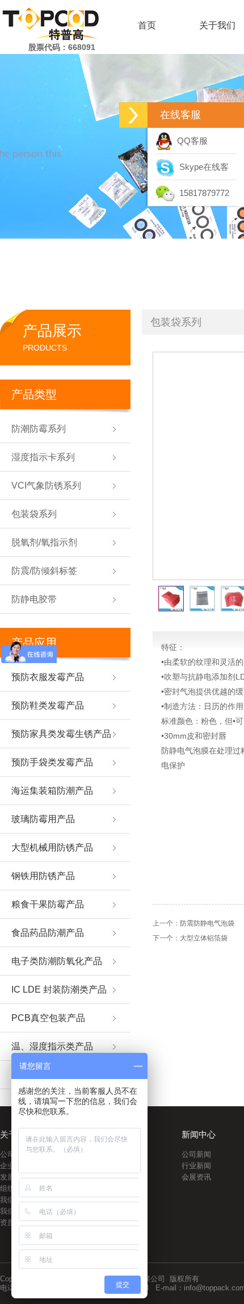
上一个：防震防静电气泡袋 (193, 923)
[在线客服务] (133, 115)
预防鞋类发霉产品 (47, 705)
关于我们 (217, 25)
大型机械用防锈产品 (52, 847)
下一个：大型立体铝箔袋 (190, 938)
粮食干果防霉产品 (47, 904)
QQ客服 (190, 140)
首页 (147, 25)
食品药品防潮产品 (47, 933)
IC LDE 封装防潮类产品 (59, 989)
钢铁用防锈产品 (43, 876)
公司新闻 (196, 1154)
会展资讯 (196, 1177)
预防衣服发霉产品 (47, 677)
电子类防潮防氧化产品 (56, 961)
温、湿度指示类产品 (52, 1046)
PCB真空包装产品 (48, 1018)
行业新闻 (196, 1165)
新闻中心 (199, 1134)
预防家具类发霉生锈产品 (61, 734)
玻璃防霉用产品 (43, 819)
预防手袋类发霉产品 (52, 762)
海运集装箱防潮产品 (52, 790)
